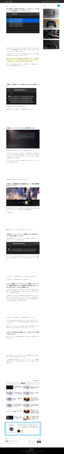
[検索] (58, 6)
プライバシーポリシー (39, 451)
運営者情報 (28, 451)
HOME (32, 449)
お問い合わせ (33, 451)
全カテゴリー (57, 1)
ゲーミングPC (52, 1)
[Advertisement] (23, 74)
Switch (47, 1)
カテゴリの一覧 (23, 451)
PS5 (42, 1)
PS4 (44, 1)
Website (22, 432)
